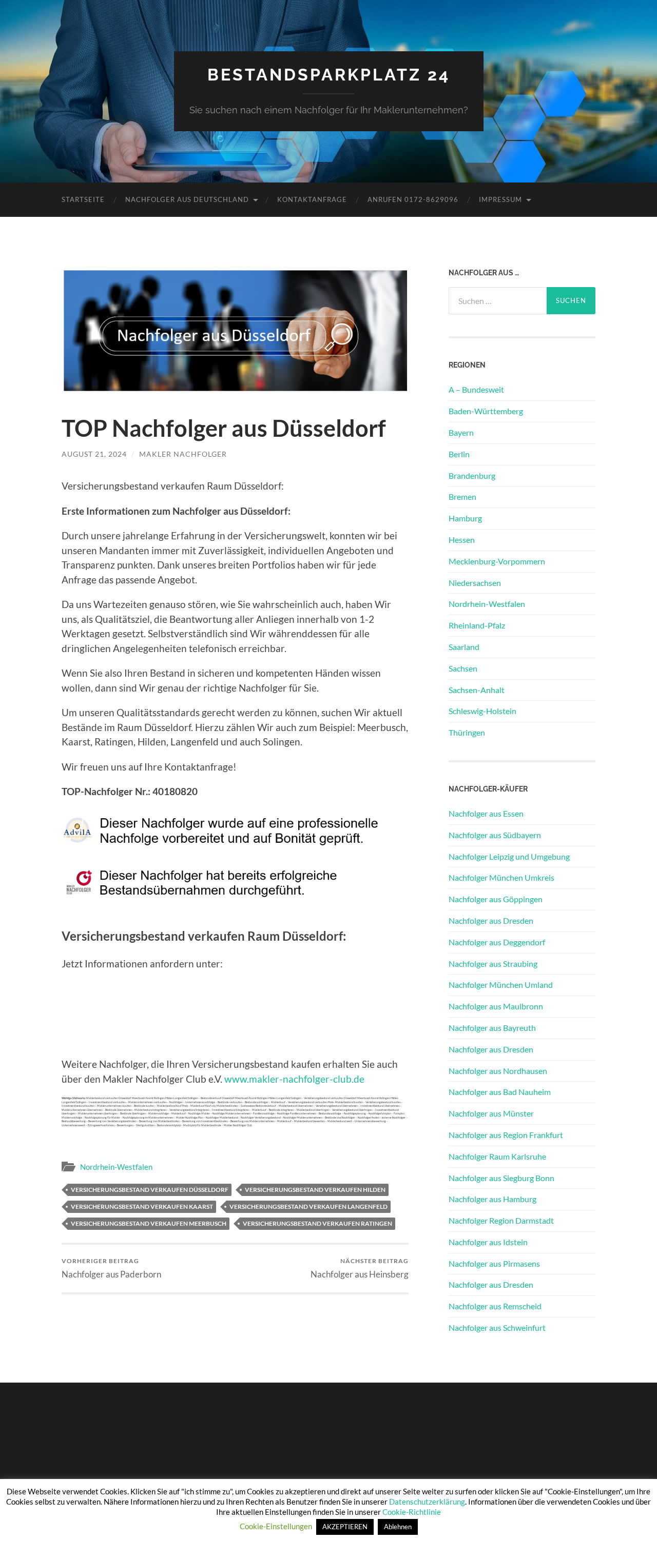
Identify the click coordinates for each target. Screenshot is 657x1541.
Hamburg (465, 518)
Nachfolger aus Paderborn (111, 1268)
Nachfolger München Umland (501, 984)
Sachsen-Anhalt (477, 690)
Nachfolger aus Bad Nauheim (500, 1092)
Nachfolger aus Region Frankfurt (506, 1135)
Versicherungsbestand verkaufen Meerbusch (148, 1223)
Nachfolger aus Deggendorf (497, 942)
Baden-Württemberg (486, 411)
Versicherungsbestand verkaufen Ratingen (317, 1223)
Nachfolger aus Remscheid (495, 1306)
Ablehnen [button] (398, 1527)
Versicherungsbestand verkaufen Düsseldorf (149, 1189)
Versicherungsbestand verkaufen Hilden (315, 1189)
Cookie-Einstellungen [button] (276, 1526)
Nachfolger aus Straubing (493, 963)
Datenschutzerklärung (427, 1501)
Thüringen (467, 732)
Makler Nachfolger (183, 454)
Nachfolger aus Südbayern (495, 835)
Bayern (461, 432)
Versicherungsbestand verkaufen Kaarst (142, 1206)
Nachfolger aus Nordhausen (498, 1071)
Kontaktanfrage (312, 199)
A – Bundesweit (476, 389)
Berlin (459, 454)
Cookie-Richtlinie (411, 1511)
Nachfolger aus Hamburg (492, 1199)
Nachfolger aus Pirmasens (494, 1263)
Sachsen (463, 668)
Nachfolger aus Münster (491, 1113)
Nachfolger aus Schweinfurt (497, 1327)
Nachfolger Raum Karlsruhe (497, 1156)
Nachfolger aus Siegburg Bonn (501, 1178)
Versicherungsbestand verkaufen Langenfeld (308, 1206)
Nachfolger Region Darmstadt (501, 1220)
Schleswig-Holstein (482, 711)
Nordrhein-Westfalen (116, 1166)
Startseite (83, 199)
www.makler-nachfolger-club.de (294, 1079)
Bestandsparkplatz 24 (328, 74)
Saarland (464, 647)
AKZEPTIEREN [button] (345, 1527)
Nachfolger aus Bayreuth (492, 1027)
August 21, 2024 (94, 454)
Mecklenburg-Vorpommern (497, 561)
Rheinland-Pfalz (477, 625)
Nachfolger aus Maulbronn (496, 1006)
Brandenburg (472, 475)
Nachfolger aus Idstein (488, 1242)
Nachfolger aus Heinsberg (360, 1268)
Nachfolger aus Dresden (491, 920)
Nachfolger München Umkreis (501, 877)
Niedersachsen (475, 582)
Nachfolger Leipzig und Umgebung (509, 856)
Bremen (462, 496)
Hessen (462, 539)
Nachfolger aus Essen (486, 813)
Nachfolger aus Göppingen (496, 899)
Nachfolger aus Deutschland (187, 199)
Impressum (500, 199)
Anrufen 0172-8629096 (413, 199)
